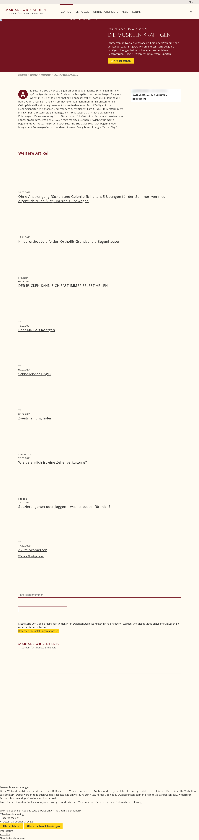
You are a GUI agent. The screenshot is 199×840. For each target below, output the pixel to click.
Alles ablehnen (11, 826)
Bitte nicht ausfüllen (30, 599)
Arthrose (66, 105)
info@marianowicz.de (33, 695)
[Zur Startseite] (25, 12)
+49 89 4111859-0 (30, 687)
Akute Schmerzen (32, 549)
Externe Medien (10, 818)
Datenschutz (25, 769)
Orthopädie (24, 660)
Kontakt (22, 671)
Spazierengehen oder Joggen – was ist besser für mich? (64, 506)
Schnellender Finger (34, 374)
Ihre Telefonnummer (30, 590)
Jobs (20, 758)
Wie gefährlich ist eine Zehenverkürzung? (52, 462)
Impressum (24, 765)
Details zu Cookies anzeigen (18, 821)
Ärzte (21, 667)
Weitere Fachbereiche (30, 664)
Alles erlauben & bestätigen (43, 826)
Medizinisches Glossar (31, 761)
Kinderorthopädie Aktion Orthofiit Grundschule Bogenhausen (69, 241)
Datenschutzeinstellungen (33, 772)
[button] (18, 702)
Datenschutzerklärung (129, 802)
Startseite (23, 653)
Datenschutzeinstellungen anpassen (38, 631)
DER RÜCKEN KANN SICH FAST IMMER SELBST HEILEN (63, 285)
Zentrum (23, 656)
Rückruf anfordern (32, 609)
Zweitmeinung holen (35, 418)
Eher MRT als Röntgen (36, 329)
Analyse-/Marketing (13, 814)
